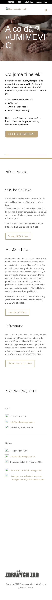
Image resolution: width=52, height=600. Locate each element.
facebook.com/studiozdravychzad (26, 470)
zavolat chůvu (17, 312)
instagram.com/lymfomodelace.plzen (25, 479)
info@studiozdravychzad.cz (23, 422)
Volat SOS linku (18, 236)
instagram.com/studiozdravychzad (26, 476)
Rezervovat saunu (20, 363)
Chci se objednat (21, 134)
